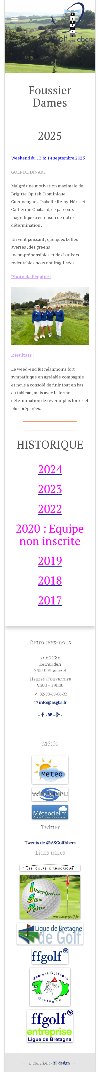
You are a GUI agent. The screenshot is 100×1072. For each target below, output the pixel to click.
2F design (61, 1062)
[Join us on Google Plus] (57, 715)
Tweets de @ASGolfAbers (50, 842)
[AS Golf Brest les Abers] (71, 22)
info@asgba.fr (53, 702)
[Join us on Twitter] (50, 715)
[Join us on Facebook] (42, 715)
